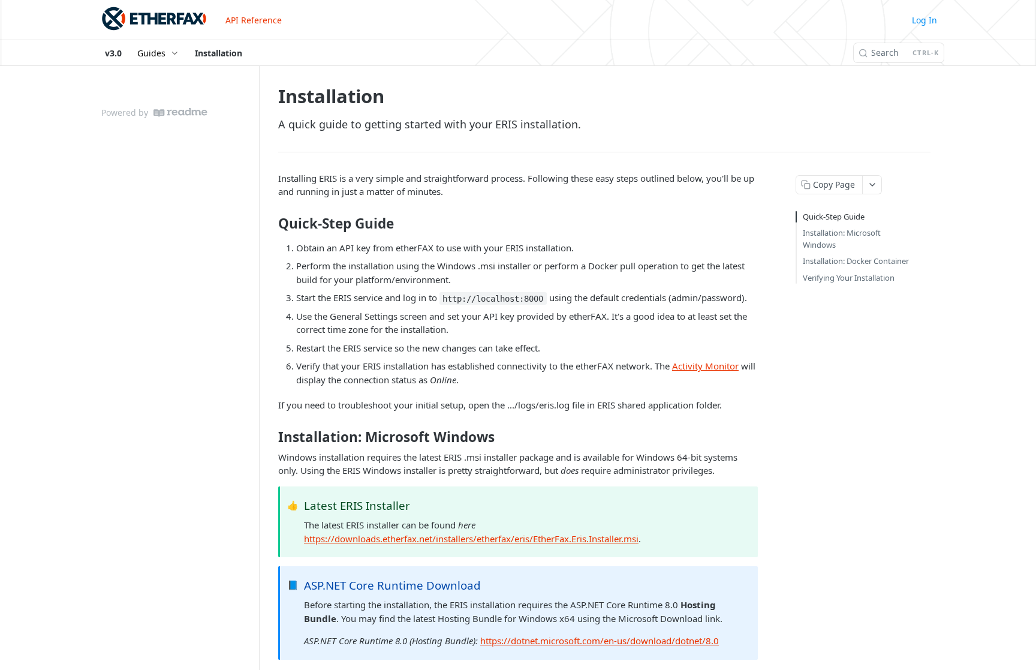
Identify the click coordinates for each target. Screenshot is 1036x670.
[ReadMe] (180, 112)
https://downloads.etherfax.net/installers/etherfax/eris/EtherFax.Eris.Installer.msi (471, 539)
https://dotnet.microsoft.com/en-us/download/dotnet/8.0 (599, 641)
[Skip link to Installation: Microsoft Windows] (270, 437)
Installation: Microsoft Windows (842, 238)
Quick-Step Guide (834, 216)
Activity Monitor (705, 366)
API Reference (253, 20)
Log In (924, 20)
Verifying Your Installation (849, 277)
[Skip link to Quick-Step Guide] (270, 223)
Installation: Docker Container (856, 261)
